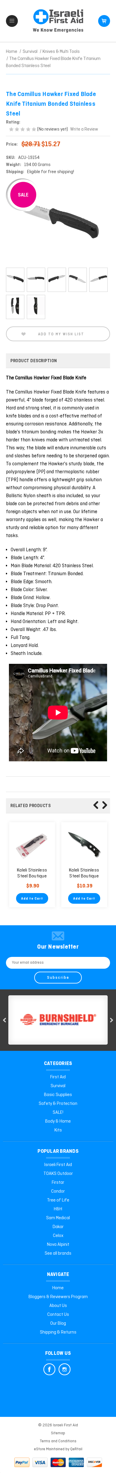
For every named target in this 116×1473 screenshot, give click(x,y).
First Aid (58, 1077)
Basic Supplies (58, 1095)
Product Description (33, 361)
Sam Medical (58, 1218)
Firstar (58, 1183)
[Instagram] (64, 1369)
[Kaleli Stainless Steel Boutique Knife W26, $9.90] (32, 845)
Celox (58, 1236)
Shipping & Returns (58, 1332)
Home (58, 1288)
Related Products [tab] (30, 806)
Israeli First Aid (58, 1165)
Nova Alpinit (58, 1245)
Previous (95, 805)
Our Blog (58, 1323)
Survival (58, 1086)
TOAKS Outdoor (58, 1174)
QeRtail (76, 1449)
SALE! (58, 1113)
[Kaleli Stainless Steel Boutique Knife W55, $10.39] (84, 845)
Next (104, 805)
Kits (58, 1130)
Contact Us (58, 1315)
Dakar (58, 1227)
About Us (58, 1306)
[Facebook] (49, 1369)
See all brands (58, 1253)
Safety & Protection (58, 1104)
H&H (58, 1209)
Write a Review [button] (84, 129)
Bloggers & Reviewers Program (58, 1297)
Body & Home (58, 1121)
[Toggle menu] (12, 21)
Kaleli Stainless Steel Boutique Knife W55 (84, 876)
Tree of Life (58, 1200)
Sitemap (58, 1433)
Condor (58, 1191)
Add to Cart (32, 899)
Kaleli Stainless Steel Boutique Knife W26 (32, 876)
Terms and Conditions (58, 1441)
